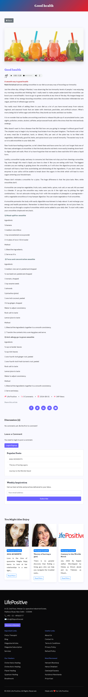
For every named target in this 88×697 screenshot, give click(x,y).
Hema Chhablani (51, 667)
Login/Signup (11, 445)
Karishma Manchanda (53, 674)
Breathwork (9, 678)
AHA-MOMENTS (15, 459)
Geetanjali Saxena (52, 671)
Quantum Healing (11, 674)
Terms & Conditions (52, 643)
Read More (12, 576)
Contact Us (49, 639)
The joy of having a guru (18, 465)
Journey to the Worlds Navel (20, 471)
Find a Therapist (10, 635)
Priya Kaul (49, 678)
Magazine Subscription (13, 647)
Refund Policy (50, 651)
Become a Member (12, 625)
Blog (6, 639)
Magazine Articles (11, 643)
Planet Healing (10, 671)
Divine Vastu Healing (12, 663)
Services (7, 651)
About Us (48, 635)
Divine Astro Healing (12, 667)
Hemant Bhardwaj (52, 663)
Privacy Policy (50, 647)
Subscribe (44, 498)
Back (10, 20)
